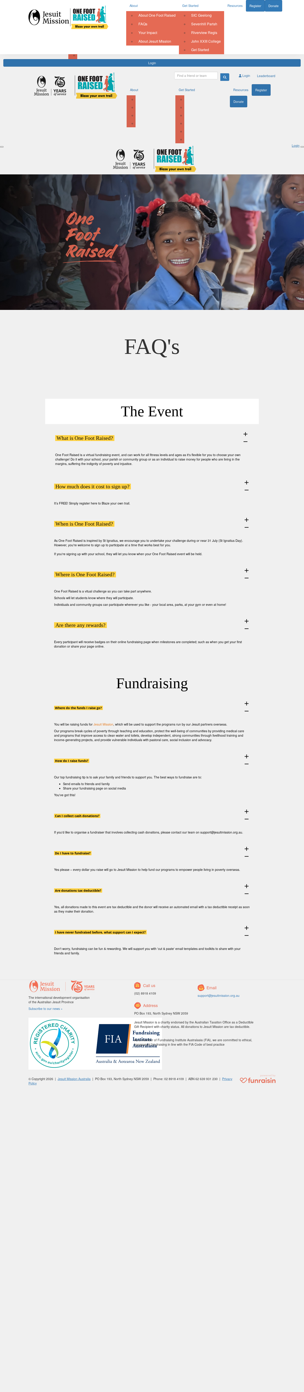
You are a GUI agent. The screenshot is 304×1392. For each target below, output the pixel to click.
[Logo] (68, 17)
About (134, 5)
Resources (235, 5)
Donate (273, 6)
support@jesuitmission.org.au (221, 832)
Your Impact (147, 32)
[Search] (224, 77)
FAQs (142, 23)
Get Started (190, 5)
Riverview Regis (204, 32)
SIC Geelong (201, 15)
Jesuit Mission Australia (74, 1079)
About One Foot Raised (157, 15)
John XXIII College (206, 41)
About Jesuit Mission (154, 41)
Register (255, 6)
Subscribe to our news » (45, 1008)
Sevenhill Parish (204, 23)
